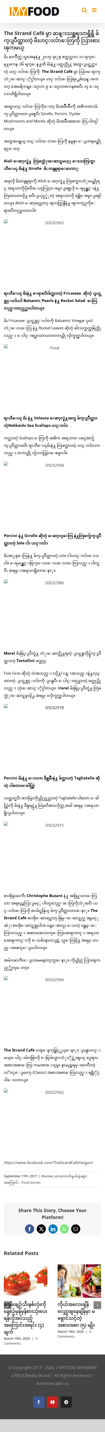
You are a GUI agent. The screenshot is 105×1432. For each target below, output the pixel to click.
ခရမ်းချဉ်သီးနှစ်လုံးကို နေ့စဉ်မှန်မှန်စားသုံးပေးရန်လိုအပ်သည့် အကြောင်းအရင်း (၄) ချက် (25, 1318)
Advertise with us (52, 1383)
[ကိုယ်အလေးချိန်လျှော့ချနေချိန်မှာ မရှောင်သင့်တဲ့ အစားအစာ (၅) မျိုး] (79, 1266)
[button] (7, 1305)
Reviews (47, 1176)
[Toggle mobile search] (84, 10)
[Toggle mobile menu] (94, 10)
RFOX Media (26, 1375)
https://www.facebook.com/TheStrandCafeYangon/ (48, 1162)
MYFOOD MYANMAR (78, 1367)
